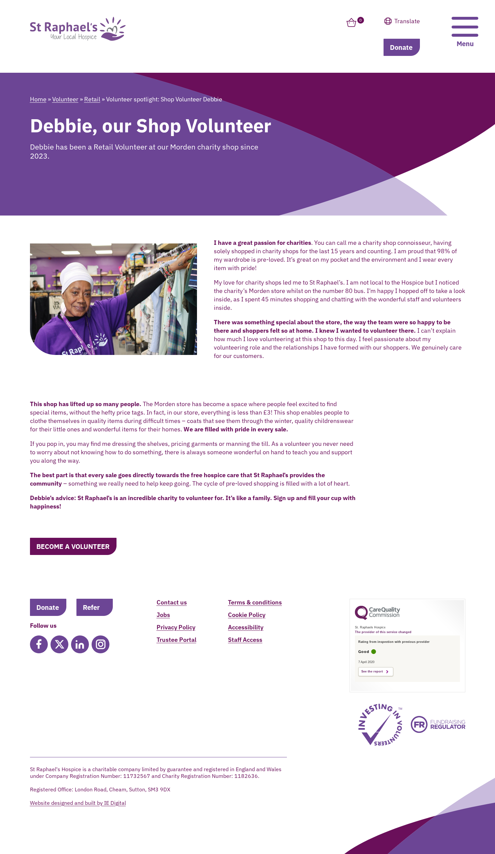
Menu (465, 43)
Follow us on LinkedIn (80, 644)
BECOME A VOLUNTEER (72, 546)
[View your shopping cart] (351, 26)
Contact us (172, 602)
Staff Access (245, 640)
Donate (401, 47)
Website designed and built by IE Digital (78, 802)
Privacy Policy (176, 627)
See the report (372, 671)
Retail (92, 99)
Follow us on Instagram (100, 644)
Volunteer (65, 99)
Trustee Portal (176, 640)
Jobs (163, 615)
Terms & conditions (255, 602)
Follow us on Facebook (39, 644)
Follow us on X (59, 644)
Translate (419, 38)
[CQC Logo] (377, 618)
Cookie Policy (246, 615)
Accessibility (245, 627)
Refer (91, 607)
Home (38, 99)
